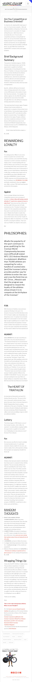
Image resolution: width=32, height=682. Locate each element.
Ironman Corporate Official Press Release (14, 618)
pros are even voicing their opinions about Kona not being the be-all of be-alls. (16, 537)
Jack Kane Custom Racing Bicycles (16, 676)
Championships (6, 633)
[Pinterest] (20, 673)
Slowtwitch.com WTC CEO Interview (13, 620)
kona (25, 639)
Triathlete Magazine (9, 624)
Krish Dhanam (12, 628)
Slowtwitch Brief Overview (11, 622)
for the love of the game (17, 633)
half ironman (6, 636)
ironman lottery (17, 639)
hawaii (13, 636)
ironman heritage (7, 639)
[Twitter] (14, 673)
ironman (20, 636)
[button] (28, 3)
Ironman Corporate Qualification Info (13, 616)
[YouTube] (16, 673)
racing (4, 642)
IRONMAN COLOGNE (21, 180)
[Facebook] (11, 673)
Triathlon (11, 642)
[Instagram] (18, 673)
